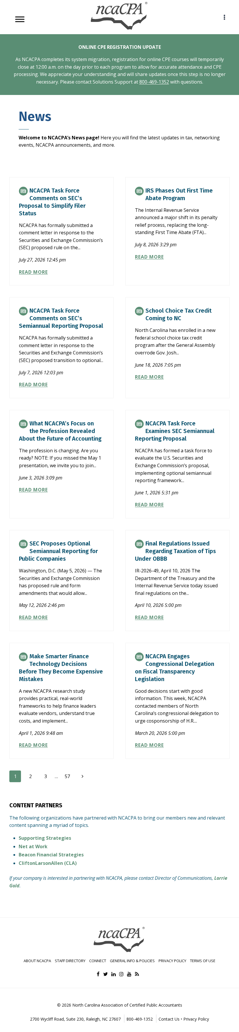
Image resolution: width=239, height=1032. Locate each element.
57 (67, 776)
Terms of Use (202, 960)
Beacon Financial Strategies (51, 854)
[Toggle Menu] (19, 19)
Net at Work (33, 846)
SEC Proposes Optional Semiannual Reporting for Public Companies (58, 551)
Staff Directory (70, 960)
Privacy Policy (172, 960)
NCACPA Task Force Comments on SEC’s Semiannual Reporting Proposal (61, 318)
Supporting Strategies (45, 838)
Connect (97, 960)
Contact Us (169, 1019)
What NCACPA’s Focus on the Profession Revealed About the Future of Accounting (60, 431)
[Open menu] (224, 17)
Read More (33, 272)
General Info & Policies (132, 960)
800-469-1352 (154, 82)
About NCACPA (37, 960)
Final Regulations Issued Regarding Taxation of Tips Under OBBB (175, 551)
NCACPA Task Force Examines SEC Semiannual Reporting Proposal (175, 431)
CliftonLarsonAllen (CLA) (48, 863)
